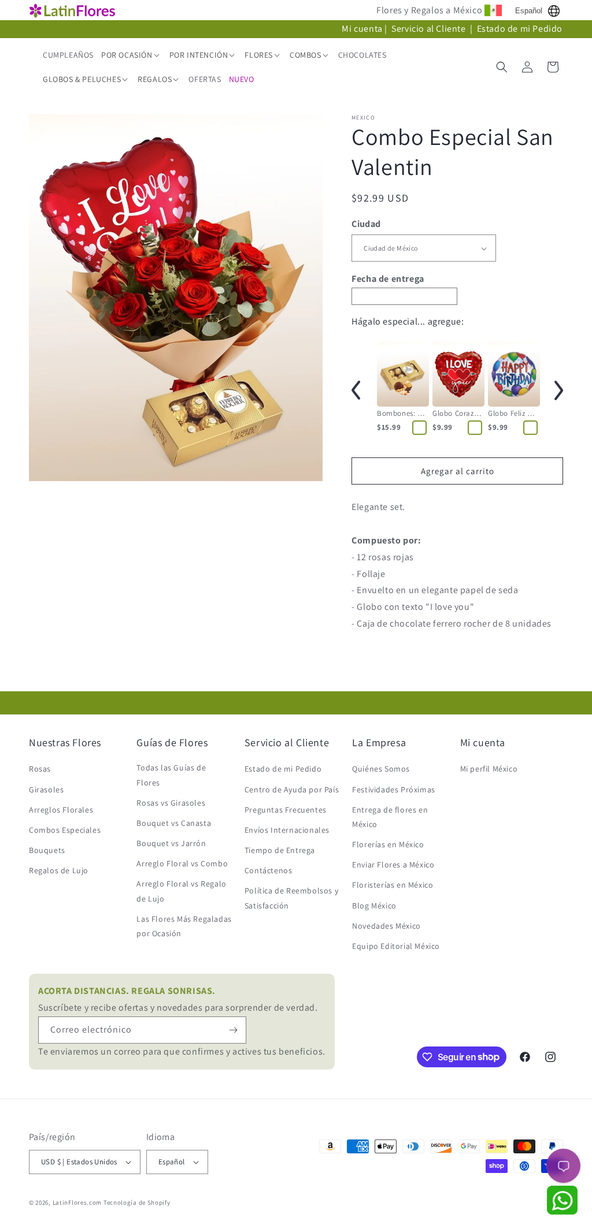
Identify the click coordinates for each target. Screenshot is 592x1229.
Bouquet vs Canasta (173, 823)
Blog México (374, 905)
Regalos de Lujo (58, 870)
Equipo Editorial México (396, 946)
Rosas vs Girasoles (170, 803)
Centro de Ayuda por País (292, 789)
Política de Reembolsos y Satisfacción (291, 897)
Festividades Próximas (393, 789)
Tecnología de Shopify (137, 1202)
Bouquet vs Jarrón (171, 843)
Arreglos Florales (61, 810)
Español (528, 10)
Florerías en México (388, 844)
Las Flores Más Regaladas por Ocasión (183, 926)
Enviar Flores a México (393, 864)
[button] (131, 55)
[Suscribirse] (233, 1030)
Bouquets (47, 850)
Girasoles (46, 789)
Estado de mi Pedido (520, 29)
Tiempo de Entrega (280, 850)
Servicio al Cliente (429, 29)
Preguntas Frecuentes (286, 810)
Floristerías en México (392, 885)
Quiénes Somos (381, 769)
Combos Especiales (65, 830)
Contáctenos (269, 870)
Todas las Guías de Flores (171, 774)
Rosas (40, 769)
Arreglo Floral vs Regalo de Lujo (181, 890)
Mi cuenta (362, 29)
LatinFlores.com (77, 1202)
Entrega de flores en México (390, 817)
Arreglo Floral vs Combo (182, 863)
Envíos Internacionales (287, 830)
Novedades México (386, 926)
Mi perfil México (489, 769)
